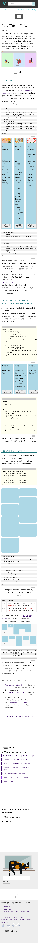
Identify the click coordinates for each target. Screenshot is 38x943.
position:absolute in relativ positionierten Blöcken (18, 768)
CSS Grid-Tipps (8, 781)
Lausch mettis (6, 225)
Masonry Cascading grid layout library (20, 716)
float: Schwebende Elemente (13, 774)
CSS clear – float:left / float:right (16, 692)
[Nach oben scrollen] (24, 896)
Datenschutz (8, 909)
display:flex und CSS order (17, 702)
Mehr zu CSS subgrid (9, 282)
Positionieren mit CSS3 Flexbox (14, 759)
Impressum (8, 907)
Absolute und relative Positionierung (16, 763)
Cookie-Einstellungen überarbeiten (16, 912)
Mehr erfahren (7, 391)
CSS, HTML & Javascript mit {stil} (19, 9)
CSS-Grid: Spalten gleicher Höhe (15, 778)
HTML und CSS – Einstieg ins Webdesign (18, 756)
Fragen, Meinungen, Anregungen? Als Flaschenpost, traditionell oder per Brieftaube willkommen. (18, 919)
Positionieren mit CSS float (14, 685)
